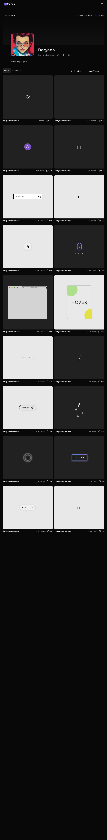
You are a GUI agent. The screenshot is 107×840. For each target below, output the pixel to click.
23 (102, 531)
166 (102, 381)
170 (50, 381)
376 (102, 270)
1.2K (50, 120)
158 (50, 431)
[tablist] (13, 70)
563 (102, 170)
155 (102, 431)
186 (102, 331)
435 (102, 220)
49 (50, 531)
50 (102, 481)
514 (50, 220)
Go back (11, 15)
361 (50, 331)
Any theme (94, 71)
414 (50, 270)
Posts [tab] (6, 70)
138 (50, 481)
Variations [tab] (16, 70)
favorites (77, 71)
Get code (45, 115)
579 (50, 170)
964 (102, 120)
